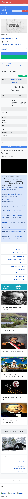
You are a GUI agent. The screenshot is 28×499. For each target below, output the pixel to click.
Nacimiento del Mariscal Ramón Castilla (13, 352)
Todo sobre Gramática (19, 252)
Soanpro (15, 226)
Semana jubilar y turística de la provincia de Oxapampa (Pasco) (13, 375)
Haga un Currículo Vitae (19, 256)
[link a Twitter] (3, 493)
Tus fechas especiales (19, 468)
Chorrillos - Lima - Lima (16, 109)
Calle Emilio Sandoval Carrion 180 (11, 44)
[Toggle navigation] (24, 2)
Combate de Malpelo (9, 330)
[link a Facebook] (11, 493)
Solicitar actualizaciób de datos (14, 146)
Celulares (25, 10)
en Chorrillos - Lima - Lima (10, 38)
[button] (14, 53)
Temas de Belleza (20, 276)
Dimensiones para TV (19, 279)
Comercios (4, 7)
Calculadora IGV (20, 249)
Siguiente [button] (9, 63)
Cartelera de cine (21, 463)
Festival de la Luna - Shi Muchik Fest (13, 398)
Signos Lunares (21, 466)
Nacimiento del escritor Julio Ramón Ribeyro (12, 309)
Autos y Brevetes (20, 262)
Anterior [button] (4, 63)
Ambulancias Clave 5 (16, 231)
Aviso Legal (12, 486)
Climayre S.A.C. (11, 205)
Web (12, 129)
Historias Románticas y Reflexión (16, 259)
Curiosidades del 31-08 (19, 471)
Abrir (12, 132)
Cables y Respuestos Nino (13, 199)
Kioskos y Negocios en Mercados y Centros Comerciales (16, 81)
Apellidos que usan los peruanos (16, 266)
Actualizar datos (23, 75)
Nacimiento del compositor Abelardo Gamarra (11, 421)
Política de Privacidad (8, 490)
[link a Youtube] (20, 493)
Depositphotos (18, 481)
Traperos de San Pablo (14, 194)
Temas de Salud (20, 272)
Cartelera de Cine (20, 269)
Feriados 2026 (21, 461)
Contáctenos (19, 490)
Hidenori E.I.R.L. (6, 222)
